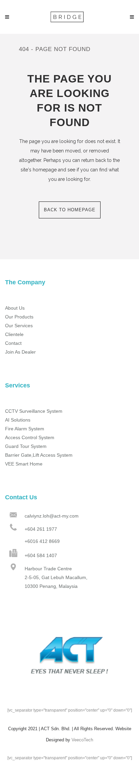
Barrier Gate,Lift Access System (39, 455)
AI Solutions (17, 420)
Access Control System (29, 437)
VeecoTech (82, 739)
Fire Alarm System (24, 428)
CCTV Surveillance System (33, 411)
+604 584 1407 (41, 555)
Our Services (19, 325)
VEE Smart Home (24, 464)
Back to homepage (69, 209)
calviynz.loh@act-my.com (52, 516)
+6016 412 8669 (42, 541)
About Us (15, 308)
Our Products (19, 316)
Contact (13, 343)
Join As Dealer (20, 352)
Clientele (14, 334)
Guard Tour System (26, 446)
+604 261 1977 (41, 529)
